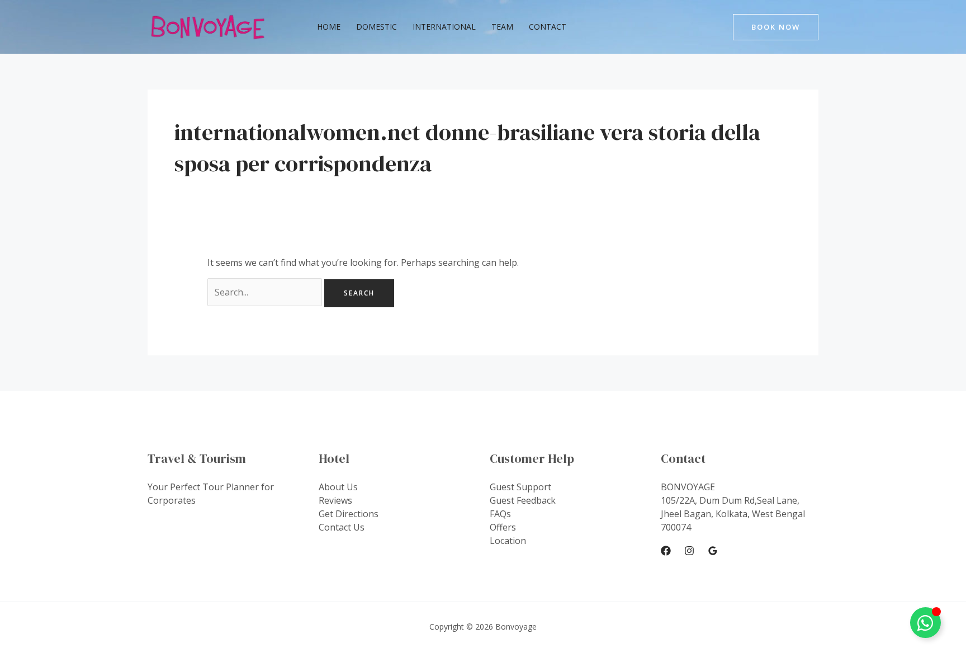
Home (328, 26)
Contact (547, 26)
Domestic (376, 26)
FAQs (500, 514)
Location (508, 540)
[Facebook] (666, 551)
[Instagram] (689, 551)
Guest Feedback (523, 500)
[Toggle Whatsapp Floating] (925, 622)
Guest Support (520, 487)
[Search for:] (265, 292)
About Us (338, 487)
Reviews (335, 500)
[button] (775, 27)
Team (502, 26)
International (444, 26)
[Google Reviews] (713, 551)
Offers (503, 527)
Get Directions (348, 514)
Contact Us (341, 527)
